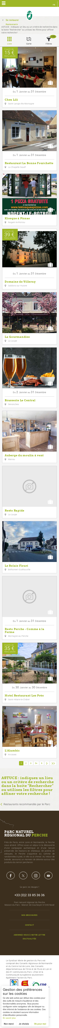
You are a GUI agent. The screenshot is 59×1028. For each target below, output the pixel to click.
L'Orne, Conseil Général (40, 984)
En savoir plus (9, 1017)
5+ (36, 763)
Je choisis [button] (24, 1023)
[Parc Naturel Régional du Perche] (29, 15)
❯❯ (53, 763)
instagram (36, 875)
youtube (48, 875)
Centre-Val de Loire (14, 984)
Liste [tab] (9, 44)
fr (54, 5)
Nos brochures (29, 915)
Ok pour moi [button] (40, 1023)
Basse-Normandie (25, 984)
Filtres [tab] (49, 44)
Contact (29, 925)
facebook (10, 875)
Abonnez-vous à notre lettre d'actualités (29, 937)
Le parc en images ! (29, 887)
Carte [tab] (29, 44)
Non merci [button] (9, 1023)
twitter (23, 875)
